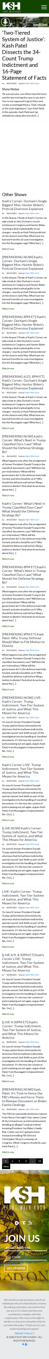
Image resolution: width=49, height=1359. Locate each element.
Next (6, 1166)
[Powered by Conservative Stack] (26, 1344)
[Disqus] (24, 157)
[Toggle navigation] (33, 5)
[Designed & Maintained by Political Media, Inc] (23, 1344)
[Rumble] (17, 1222)
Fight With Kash (14, 8)
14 (39, 1161)
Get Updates (16, 1268)
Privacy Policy (24, 1333)
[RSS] (30, 1222)
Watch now (8, 248)
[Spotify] (24, 1222)
